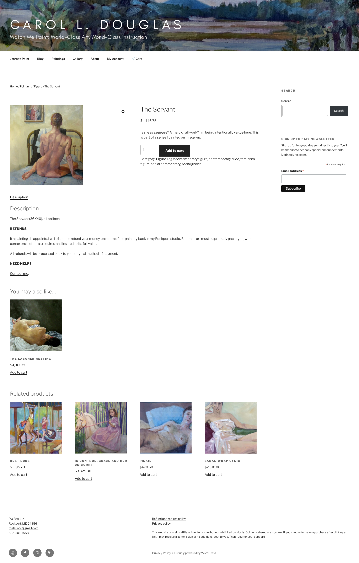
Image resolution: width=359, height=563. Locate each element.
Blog (40, 58)
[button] (123, 112)
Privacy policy (161, 523)
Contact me (19, 274)
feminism (247, 159)
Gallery (78, 58)
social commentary (165, 164)
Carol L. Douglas (97, 24)
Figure (38, 86)
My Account (115, 58)
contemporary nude (224, 159)
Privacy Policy (161, 553)
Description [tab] (19, 197)
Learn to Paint (19, 58)
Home (14, 86)
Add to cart (174, 151)
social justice (192, 164)
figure (145, 164)
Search (286, 101)
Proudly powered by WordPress (195, 553)
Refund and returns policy (169, 518)
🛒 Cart (137, 58)
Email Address (292, 171)
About (95, 58)
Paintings (58, 58)
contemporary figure (191, 159)
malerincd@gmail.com (23, 528)
